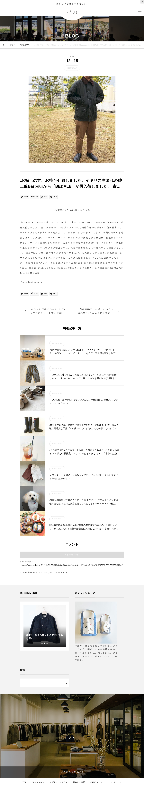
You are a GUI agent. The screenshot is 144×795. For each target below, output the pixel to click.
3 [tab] (47, 643)
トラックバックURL (27, 561)
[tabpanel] (44, 626)
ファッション (38, 782)
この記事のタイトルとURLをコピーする (72, 210)
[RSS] (74, 738)
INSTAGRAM (72, 68)
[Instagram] (70, 738)
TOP (24, 782)
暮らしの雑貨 (79, 782)
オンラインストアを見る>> (72, 3)
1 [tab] (42, 643)
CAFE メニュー (97, 782)
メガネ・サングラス (58, 782)
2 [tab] (45, 643)
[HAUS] (72, 12)
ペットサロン (116, 782)
